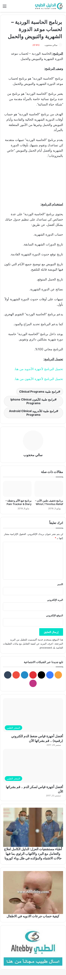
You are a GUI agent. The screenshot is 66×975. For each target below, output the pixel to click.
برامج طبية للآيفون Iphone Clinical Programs (32, 401)
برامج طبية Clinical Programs (38, 391)
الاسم (60, 584)
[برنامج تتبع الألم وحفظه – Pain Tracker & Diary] (17, 489)
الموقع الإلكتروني (54, 615)
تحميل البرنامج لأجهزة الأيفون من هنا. (38, 379)
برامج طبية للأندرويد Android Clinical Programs (32, 412)
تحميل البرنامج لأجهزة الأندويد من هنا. (38, 369)
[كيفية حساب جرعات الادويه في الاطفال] (33, 892)
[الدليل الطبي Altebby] (48, 6)
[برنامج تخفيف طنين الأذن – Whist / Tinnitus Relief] (48, 489)
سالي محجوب (51, 45)
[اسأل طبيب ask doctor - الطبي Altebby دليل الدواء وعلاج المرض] (33, 947)
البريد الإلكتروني (55, 599)
